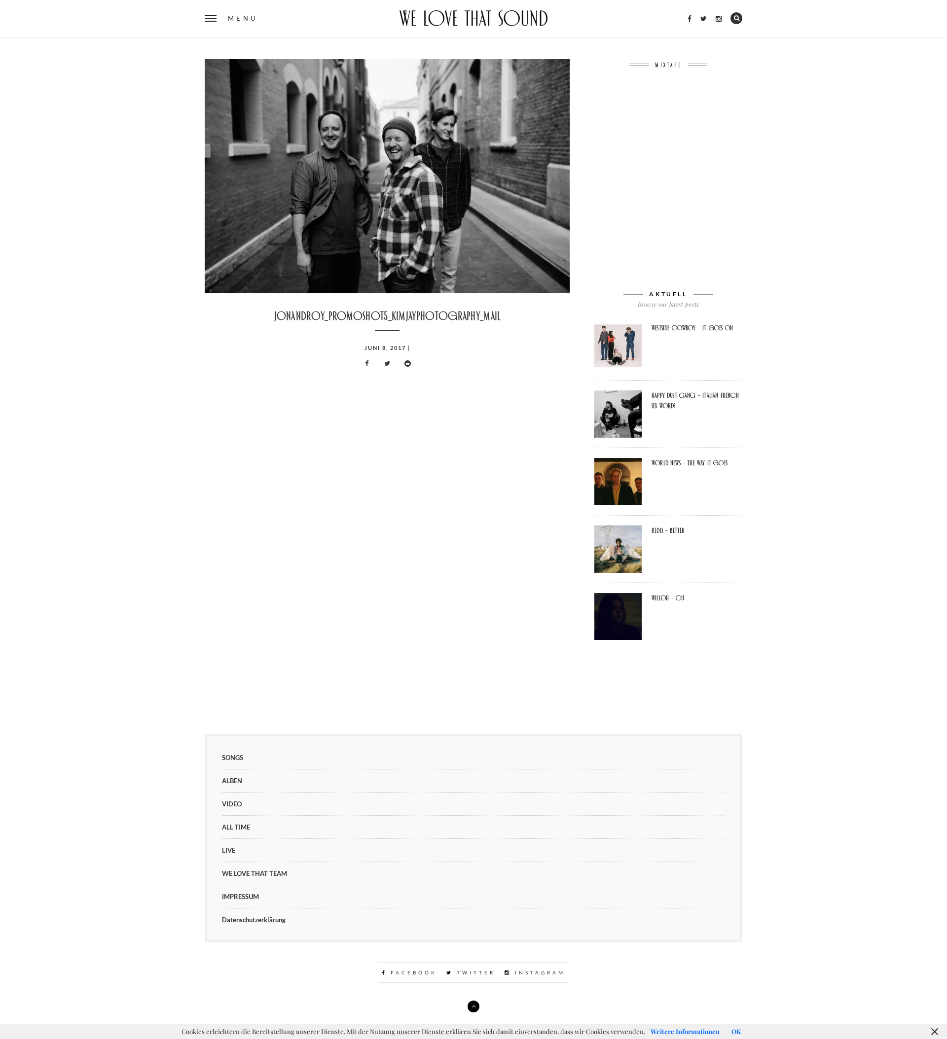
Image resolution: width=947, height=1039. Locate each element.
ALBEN (232, 781)
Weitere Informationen (685, 1031)
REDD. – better (668, 530)
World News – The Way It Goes (690, 463)
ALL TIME (236, 827)
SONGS (232, 758)
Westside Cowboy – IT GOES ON (692, 328)
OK (736, 1031)
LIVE (228, 850)
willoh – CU (668, 598)
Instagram (538, 972)
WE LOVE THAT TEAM (254, 873)
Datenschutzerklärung (254, 920)
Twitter (474, 972)
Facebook (412, 972)
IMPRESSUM (240, 896)
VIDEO (232, 804)
